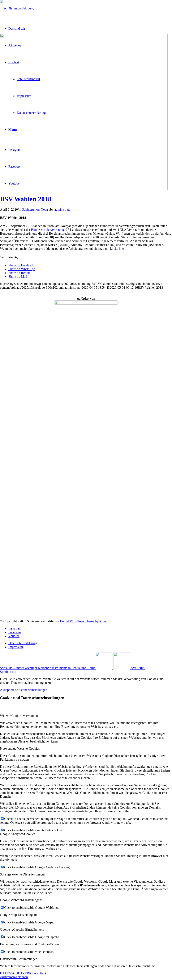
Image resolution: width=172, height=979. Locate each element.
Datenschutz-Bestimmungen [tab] (18, 959)
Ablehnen (22, 690)
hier (121, 248)
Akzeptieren (8, 690)
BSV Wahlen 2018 (25, 199)
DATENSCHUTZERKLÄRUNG (23, 973)
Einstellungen (38, 690)
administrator (63, 209)
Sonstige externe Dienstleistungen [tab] (22, 874)
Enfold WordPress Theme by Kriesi (83, 621)
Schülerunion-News (35, 209)
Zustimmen (7, 977)
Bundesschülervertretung (47, 229)
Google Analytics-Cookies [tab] (17, 834)
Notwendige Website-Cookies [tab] (20, 748)
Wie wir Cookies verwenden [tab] (19, 715)
